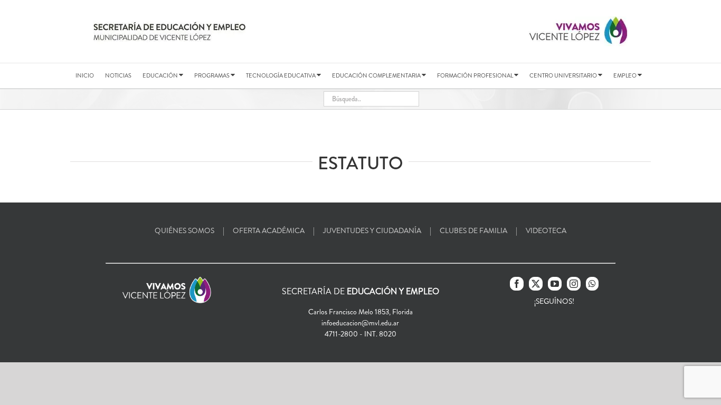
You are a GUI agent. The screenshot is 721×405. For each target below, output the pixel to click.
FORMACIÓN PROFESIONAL (475, 75)
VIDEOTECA (546, 230)
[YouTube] (555, 284)
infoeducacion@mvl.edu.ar (360, 322)
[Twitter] (536, 284)
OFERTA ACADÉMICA (269, 230)
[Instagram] (574, 284)
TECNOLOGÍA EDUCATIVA (281, 75)
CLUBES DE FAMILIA (473, 230)
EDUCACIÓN (161, 75)
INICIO (84, 75)
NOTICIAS (118, 75)
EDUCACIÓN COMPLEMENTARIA (377, 75)
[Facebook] (517, 284)
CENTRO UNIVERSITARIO (563, 75)
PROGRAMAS (212, 75)
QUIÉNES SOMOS (184, 230)
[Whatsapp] (592, 284)
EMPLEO (625, 75)
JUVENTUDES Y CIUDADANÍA (372, 230)
